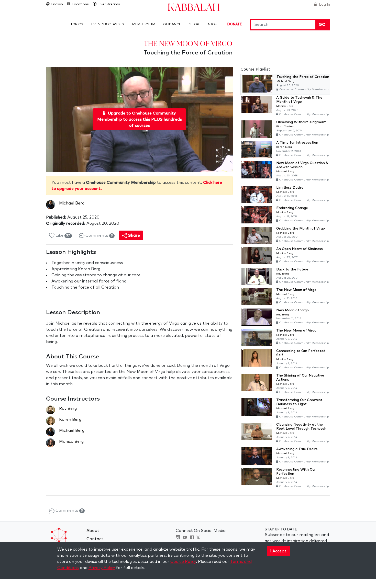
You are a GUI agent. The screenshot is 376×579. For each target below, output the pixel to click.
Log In (324, 4)
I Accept (278, 551)
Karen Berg (70, 419)
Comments (98, 235)
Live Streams (108, 4)
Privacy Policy (102, 568)
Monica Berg (71, 441)
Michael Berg (71, 203)
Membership (143, 24)
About (213, 24)
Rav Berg (68, 408)
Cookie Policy (183, 562)
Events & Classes (107, 24)
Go (322, 24)
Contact (94, 539)
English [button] (56, 4)
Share (133, 235)
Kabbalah (194, 6)
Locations (80, 4)
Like (62, 235)
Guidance (172, 24)
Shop (194, 24)
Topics (77, 24)
